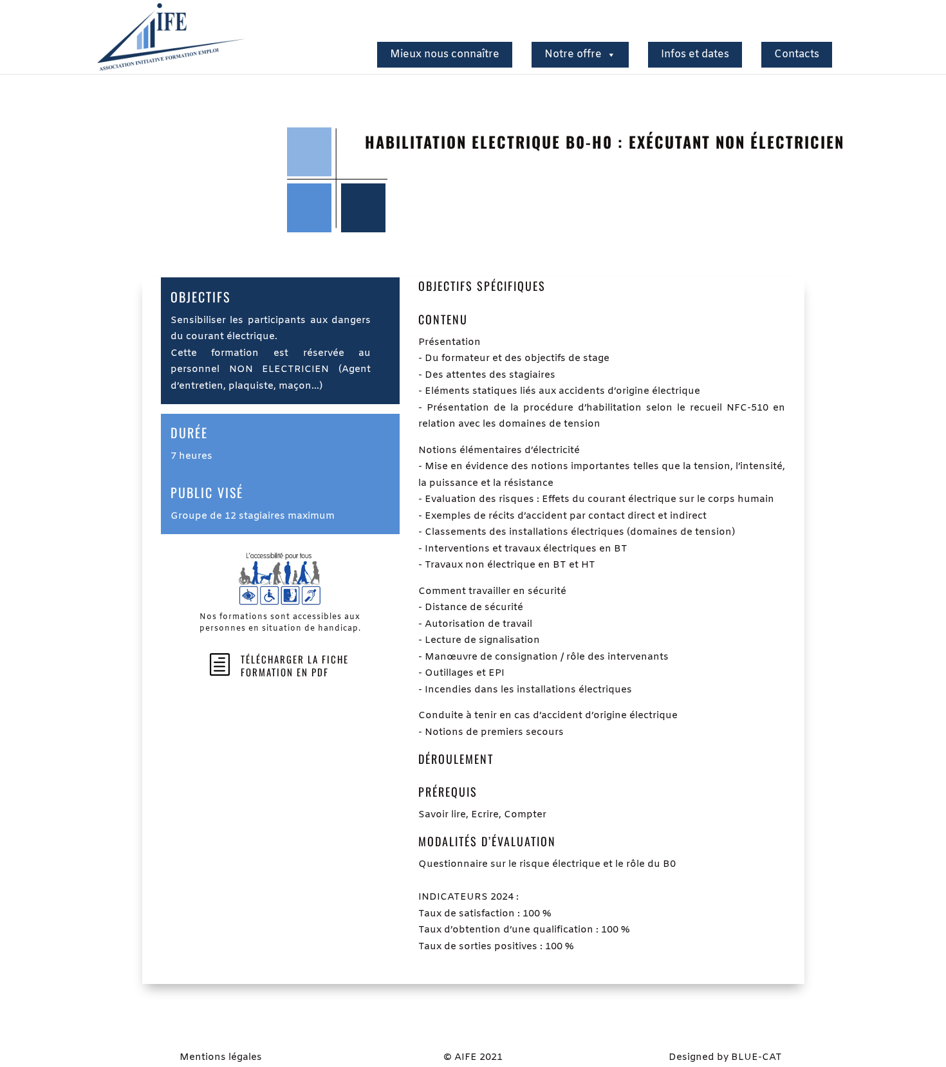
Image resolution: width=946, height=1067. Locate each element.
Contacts (796, 54)
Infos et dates (695, 54)
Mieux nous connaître (444, 54)
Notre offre (573, 54)
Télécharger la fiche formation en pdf (295, 665)
